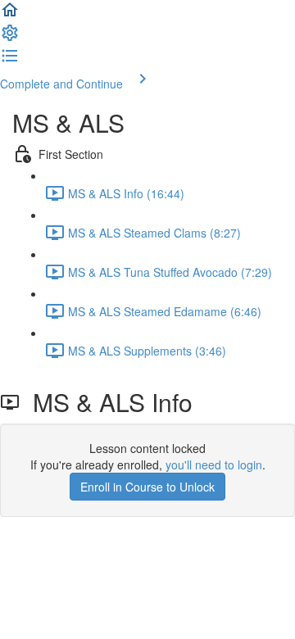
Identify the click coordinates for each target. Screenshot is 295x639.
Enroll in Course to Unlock (147, 486)
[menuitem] (10, 37)
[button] (10, 15)
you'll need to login (214, 464)
